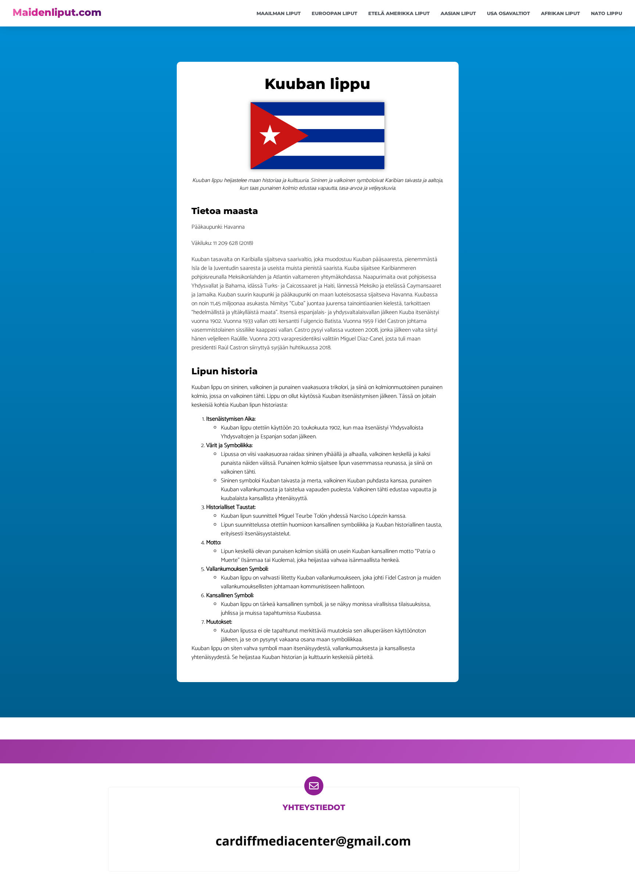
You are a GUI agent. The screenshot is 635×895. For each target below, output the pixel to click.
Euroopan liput (334, 13)
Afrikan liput (560, 13)
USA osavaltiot (508, 13)
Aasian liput (458, 13)
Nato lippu (606, 13)
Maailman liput (278, 13)
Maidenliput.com (56, 12)
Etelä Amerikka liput (399, 13)
